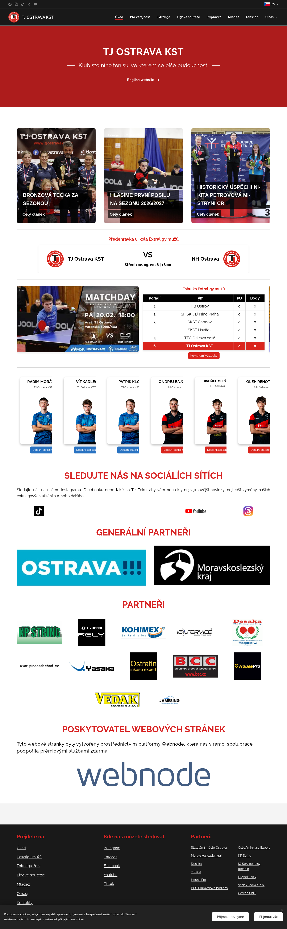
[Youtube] (35, 4)
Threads (110, 857)
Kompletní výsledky (203, 355)
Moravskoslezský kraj (206, 855)
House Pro (198, 880)
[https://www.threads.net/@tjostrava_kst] (29, 4)
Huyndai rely (247, 877)
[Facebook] (10, 4)
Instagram (112, 848)
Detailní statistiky (43, 449)
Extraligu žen (28, 866)
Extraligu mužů (29, 857)
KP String (244, 855)
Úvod (21, 848)
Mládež (23, 884)
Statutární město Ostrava (209, 847)
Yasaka (196, 872)
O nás (22, 893)
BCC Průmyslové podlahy (209, 888)
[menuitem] (120, 17)
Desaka (196, 864)
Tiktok (109, 883)
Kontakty (25, 902)
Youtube (110, 875)
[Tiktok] (22, 4)
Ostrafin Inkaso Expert (254, 847)
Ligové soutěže (30, 875)
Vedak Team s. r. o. (251, 885)
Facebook (112, 866)
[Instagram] (16, 4)
